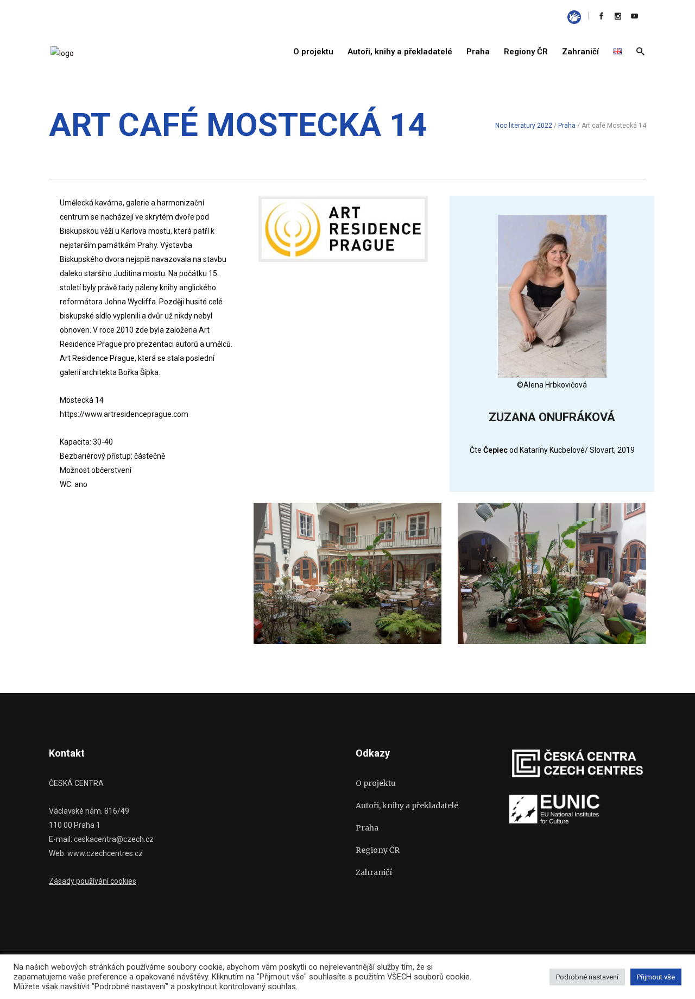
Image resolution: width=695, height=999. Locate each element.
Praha (567, 125)
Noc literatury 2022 (523, 125)
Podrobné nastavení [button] (587, 977)
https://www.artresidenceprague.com (124, 414)
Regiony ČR (378, 850)
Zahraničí (374, 872)
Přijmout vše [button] (656, 977)
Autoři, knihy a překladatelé (407, 805)
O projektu (376, 783)
